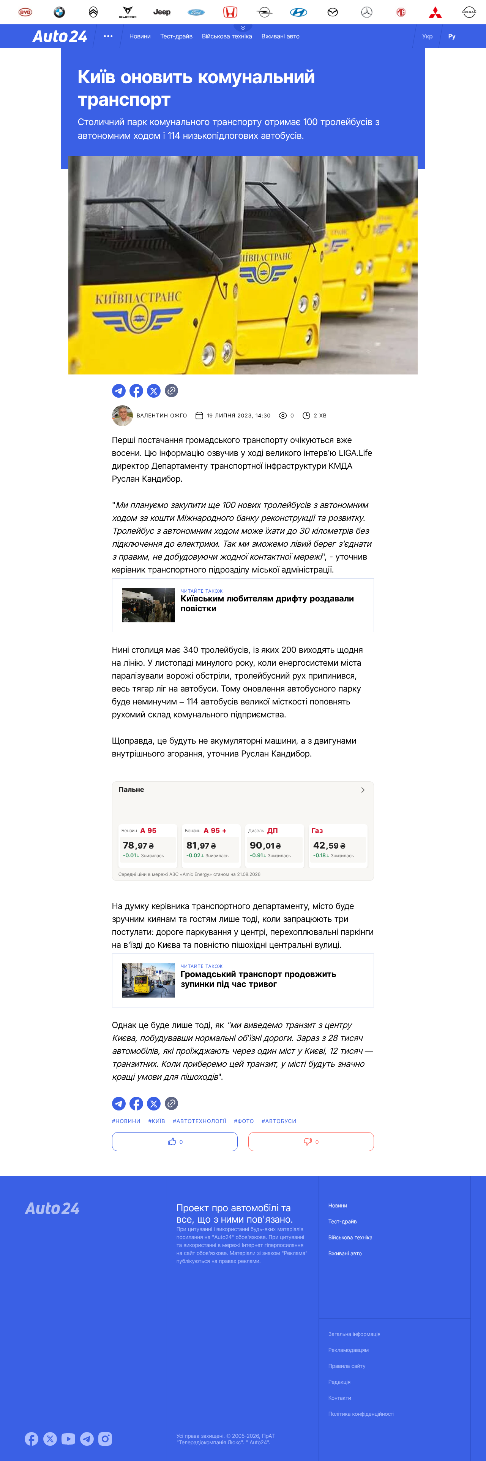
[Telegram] (87, 1439)
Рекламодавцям (348, 1350)
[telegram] (119, 391)
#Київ (157, 1121)
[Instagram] (105, 1439)
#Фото (244, 1121)
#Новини (126, 1121)
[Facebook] (31, 1439)
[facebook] (136, 391)
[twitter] (154, 391)
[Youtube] (68, 1439)
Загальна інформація (354, 1334)
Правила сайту (347, 1366)
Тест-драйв (176, 36)
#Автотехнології (200, 1121)
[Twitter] (50, 1439)
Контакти (339, 1398)
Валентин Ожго (162, 415)
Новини (140, 36)
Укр (427, 36)
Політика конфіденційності (361, 1414)
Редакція (339, 1382)
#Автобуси (279, 1121)
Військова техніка (227, 36)
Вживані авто (281, 36)
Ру (452, 36)
